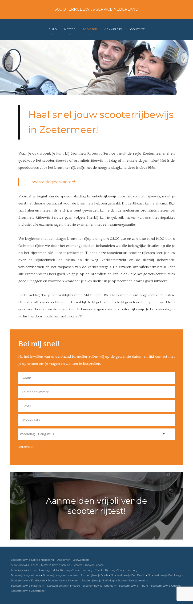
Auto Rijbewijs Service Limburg (30, 570)
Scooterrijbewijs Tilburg (133, 585)
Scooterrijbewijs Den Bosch (128, 575)
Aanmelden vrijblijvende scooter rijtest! (96, 506)
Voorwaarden (80, 559)
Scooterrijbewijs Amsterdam (60, 575)
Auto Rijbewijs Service (24, 565)
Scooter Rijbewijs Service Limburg (116, 570)
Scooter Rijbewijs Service (88, 565)
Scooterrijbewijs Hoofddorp (98, 580)
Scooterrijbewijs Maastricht (27, 585)
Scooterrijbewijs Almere (25, 575)
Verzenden (26, 446)
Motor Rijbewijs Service (55, 565)
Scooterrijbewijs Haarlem (63, 580)
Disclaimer (63, 559)
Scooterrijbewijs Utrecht (166, 585)
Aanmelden (113, 29)
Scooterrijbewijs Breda (94, 575)
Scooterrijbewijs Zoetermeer (28, 590)
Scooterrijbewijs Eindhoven (28, 580)
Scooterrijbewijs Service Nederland (96, 9)
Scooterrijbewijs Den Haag (164, 575)
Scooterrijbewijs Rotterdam (99, 585)
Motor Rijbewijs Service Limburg (72, 570)
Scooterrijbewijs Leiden (132, 580)
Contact (137, 29)
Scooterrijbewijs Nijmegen (63, 585)
